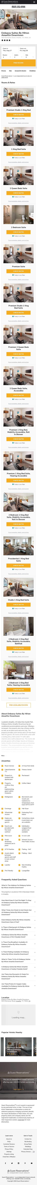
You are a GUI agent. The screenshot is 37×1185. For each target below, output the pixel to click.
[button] (2, 19)
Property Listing (9, 1154)
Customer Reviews (9, 1144)
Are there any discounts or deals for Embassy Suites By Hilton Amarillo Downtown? (15, 976)
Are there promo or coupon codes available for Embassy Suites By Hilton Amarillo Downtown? (15, 986)
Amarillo (18, 1001)
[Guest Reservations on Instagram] (18, 1163)
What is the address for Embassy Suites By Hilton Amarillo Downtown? (16, 886)
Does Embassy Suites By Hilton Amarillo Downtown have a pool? (16, 921)
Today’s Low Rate (19, 119)
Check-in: (5, 48)
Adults (16, 55)
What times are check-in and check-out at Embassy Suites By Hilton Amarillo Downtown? (16, 912)
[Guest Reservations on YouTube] (31, 1163)
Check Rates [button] (18, 115)
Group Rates (28, 1144)
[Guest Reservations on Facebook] (6, 1163)
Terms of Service (9, 1146)
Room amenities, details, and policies (18, 123)
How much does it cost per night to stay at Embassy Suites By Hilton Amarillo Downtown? (16, 902)
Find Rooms (18, 63)
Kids (27, 55)
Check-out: (23, 48)
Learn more (4, 77)
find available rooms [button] (18, 705)
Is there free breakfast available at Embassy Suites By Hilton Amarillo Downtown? (15, 944)
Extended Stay (28, 1149)
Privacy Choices (26, 1152)
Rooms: (5, 55)
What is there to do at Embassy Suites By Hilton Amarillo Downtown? (16, 960)
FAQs (9, 1141)
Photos (3, 71)
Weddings (32, 71)
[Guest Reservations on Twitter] (12, 1163)
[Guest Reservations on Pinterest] (25, 1163)
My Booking (28, 1141)
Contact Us (28, 1139)
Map (10, 71)
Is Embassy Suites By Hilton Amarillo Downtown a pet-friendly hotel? (15, 936)
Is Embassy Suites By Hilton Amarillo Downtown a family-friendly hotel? (15, 968)
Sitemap (9, 1152)
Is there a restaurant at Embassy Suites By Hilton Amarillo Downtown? (16, 928)
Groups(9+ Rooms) (20, 71)
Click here (21, 1120)
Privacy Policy (9, 1149)
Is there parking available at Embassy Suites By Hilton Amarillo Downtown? (15, 953)
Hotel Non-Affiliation (9, 1157)
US (29, 1001)
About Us (9, 1139)
